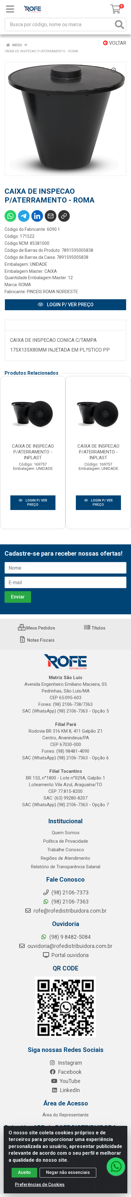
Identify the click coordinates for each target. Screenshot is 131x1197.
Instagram (69, 1063)
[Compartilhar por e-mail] (50, 216)
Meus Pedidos (40, 628)
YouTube (69, 1081)
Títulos (98, 628)
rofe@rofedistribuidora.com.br (69, 911)
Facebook (69, 1072)
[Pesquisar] (119, 24)
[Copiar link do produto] (64, 216)
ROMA (25, 284)
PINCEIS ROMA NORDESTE (52, 291)
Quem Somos (66, 832)
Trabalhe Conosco (65, 849)
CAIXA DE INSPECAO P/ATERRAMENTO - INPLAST (33, 451)
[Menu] (10, 9)
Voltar (117, 43)
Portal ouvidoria (69, 955)
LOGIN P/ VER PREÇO (70, 304)
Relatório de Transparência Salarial (65, 866)
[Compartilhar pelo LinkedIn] (37, 216)
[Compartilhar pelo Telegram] (24, 216)
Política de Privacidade (65, 841)
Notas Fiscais (40, 640)
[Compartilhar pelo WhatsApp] (10, 216)
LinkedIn (69, 1090)
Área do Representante (65, 1115)
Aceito (24, 1172)
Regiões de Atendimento (65, 858)
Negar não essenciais (68, 1172)
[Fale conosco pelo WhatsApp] (116, 1166)
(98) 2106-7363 (69, 902)
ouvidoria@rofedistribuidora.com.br (69, 946)
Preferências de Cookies (40, 1184)
